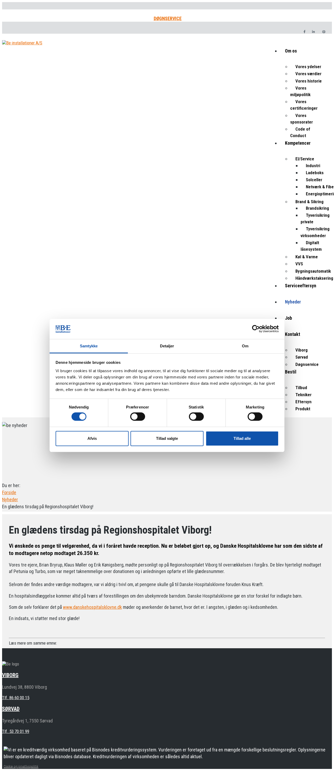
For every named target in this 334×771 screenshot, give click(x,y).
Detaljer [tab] (167, 346)
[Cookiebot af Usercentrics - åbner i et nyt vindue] (256, 329)
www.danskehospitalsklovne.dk (92, 607)
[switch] (137, 416)
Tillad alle (242, 438)
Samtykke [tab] (89, 346)
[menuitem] (306, 55)
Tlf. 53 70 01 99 (15, 731)
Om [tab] (245, 346)
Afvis (92, 438)
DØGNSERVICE (168, 18)
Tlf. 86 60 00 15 (15, 697)
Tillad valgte (167, 438)
